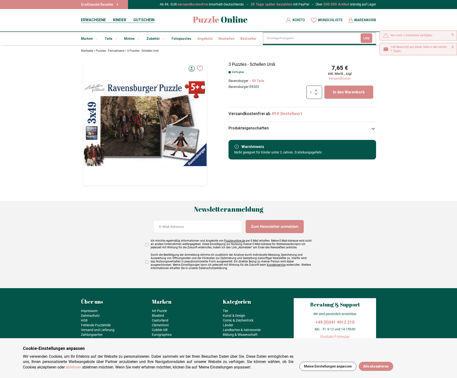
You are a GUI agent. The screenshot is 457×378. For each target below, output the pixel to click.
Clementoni (160, 325)
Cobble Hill (159, 330)
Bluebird (158, 315)
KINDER (119, 20)
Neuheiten (226, 39)
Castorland (160, 320)
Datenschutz (90, 315)
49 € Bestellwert (286, 113)
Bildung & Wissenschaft (240, 335)
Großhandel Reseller (97, 4)
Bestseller (248, 39)
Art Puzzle (159, 311)
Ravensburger (238, 81)
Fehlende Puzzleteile (96, 325)
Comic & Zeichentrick (238, 320)
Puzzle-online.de (234, 240)
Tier (225, 311)
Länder (228, 325)
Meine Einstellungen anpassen (328, 366)
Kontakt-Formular (335, 336)
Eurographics (162, 335)
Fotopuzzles (181, 39)
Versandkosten (339, 78)
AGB (84, 320)
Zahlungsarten (92, 335)
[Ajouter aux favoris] (200, 68)
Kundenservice (276, 264)
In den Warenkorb (349, 92)
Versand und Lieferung (97, 330)
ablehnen (73, 367)
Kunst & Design (234, 315)
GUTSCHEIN (143, 20)
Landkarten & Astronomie (242, 330)
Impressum (89, 311)
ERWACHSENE (93, 20)
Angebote (205, 39)
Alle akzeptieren (376, 366)
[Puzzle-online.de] (220, 20)
